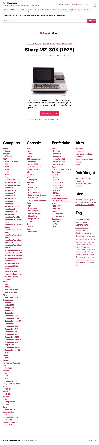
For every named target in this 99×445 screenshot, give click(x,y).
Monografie (79, 151)
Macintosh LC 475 (12, 206)
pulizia (85, 254)
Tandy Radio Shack (10, 417)
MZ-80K (52, 43)
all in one (31, 119)
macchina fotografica (80, 244)
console (85, 230)
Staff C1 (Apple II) (11, 297)
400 (6, 284)
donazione (44, 119)
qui (87, 11)
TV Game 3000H (34, 167)
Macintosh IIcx (10, 190)
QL (6, 399)
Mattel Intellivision (34, 169)
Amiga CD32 (33, 164)
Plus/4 (7, 353)
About (61, 4)
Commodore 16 (11, 324)
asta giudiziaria (79, 222)
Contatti (67, 4)
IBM (4, 366)
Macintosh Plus (10, 214)
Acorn (5, 149)
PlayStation (32, 232)
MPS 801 (56, 193)
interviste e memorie (79, 242)
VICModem (57, 196)
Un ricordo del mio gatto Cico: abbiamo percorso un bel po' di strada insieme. (85, 202)
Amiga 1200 (9, 305)
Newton (8, 269)
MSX (87, 249)
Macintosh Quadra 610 (13, 250)
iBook (7, 175)
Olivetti (6, 371)
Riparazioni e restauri (64, 43)
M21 (6, 376)
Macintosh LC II (10, 209)
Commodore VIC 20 (12, 350)
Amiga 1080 (58, 188)
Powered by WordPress (29, 440)
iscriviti (92, 21)
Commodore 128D (12, 318)
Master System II (34, 213)
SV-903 (56, 224)
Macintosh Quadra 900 (13, 258)
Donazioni (30, 43)
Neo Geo (31, 227)
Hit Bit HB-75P (10, 409)
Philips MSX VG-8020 (11, 384)
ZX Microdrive (58, 216)
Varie (54, 227)
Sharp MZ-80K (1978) (49, 50)
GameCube (32, 187)
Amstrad (6, 154)
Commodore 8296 (12, 337)
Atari (5, 282)
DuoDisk (56, 151)
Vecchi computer (10, 3)
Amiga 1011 (57, 185)
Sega (29, 206)
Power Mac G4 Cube (12, 271)
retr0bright (91, 254)
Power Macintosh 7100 (13, 274)
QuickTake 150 (59, 162)
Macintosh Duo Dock (12, 185)
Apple (5, 159)
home (92, 239)
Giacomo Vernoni (36, 56)
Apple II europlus (11, 161)
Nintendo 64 (33, 198)
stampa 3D (77, 262)
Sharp (56, 119)
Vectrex (31, 175)
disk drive (37, 119)
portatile (78, 254)
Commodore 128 (11, 316)
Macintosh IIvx (10, 198)
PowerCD (57, 156)
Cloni (5, 295)
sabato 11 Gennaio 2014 (52, 56)
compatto (78, 230)
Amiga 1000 (9, 302)
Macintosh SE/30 (11, 266)
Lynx (30, 156)
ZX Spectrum (10, 402)
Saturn (30, 221)
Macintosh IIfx (10, 193)
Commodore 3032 (12, 326)
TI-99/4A (8, 425)
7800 (30, 154)
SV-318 (7, 415)
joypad (85, 242)
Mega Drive (32, 216)
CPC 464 (8, 156)
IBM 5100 (8, 368)
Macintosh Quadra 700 (13, 253)
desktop (79, 233)
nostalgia (78, 252)
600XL (7, 287)
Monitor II (57, 154)
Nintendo (30, 182)
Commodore (8, 300)
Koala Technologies (59, 198)
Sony (5, 407)
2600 (30, 151)
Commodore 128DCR (13, 321)
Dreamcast (32, 208)
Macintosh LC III (11, 212)
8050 (55, 177)
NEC (28, 177)
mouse (83, 249)
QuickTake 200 (59, 164)
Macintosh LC (10, 204)
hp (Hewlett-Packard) (11, 363)
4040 (55, 175)
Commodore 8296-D (13, 340)
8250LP (56, 180)
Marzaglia (89, 244)
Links (86, 4)
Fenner (5, 360)
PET (88, 252)
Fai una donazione (77, 4)
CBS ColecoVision (34, 159)
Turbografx (32, 180)
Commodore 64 (11, 332)
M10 (6, 373)
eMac (7, 172)
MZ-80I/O (46, 43)
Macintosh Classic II (12, 182)
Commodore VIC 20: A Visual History (82, 228)
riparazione (51, 119)
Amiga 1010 (58, 182)
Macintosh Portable (12, 217)
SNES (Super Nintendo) (37, 200)
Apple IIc (8, 164)
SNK (28, 224)
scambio (92, 257)
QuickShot (57, 221)
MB (28, 172)
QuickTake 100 (59, 159)
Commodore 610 (11, 329)
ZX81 (7, 404)
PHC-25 (8, 389)
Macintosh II (9, 188)
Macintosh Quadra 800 (13, 255)
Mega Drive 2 (33, 219)
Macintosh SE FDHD (12, 263)
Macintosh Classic (12, 180)
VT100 (7, 358)
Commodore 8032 (12, 334)
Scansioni (79, 157)
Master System (34, 211)
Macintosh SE (10, 261)
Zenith (76, 265)
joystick (88, 242)
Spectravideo (8, 412)
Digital (5, 355)
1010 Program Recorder (62, 169)
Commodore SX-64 (12, 347)
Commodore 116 (11, 313)
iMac (6, 177)
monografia (78, 249)
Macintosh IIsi (10, 196)
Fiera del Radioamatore (82, 239)
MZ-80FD (38, 43)
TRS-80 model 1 (11, 420)
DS (29, 185)
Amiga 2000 (9, 308)
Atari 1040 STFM (11, 290)
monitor (86, 247)
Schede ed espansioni (84, 159)
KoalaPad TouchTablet (62, 201)
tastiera (82, 262)
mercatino (79, 247)
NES (29, 190)
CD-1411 (56, 190)
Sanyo (5, 386)
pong (91, 252)
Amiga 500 (9, 310)
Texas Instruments (10, 422)
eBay (89, 236)
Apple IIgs (8, 169)
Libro (92, 242)
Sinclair (6, 397)
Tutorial (78, 162)
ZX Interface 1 (58, 214)
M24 (6, 379)
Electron (8, 151)
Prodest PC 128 (11, 381)
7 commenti (67, 56)
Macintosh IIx (10, 201)
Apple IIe (8, 167)
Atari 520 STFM (11, 292)
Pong (29, 203)
